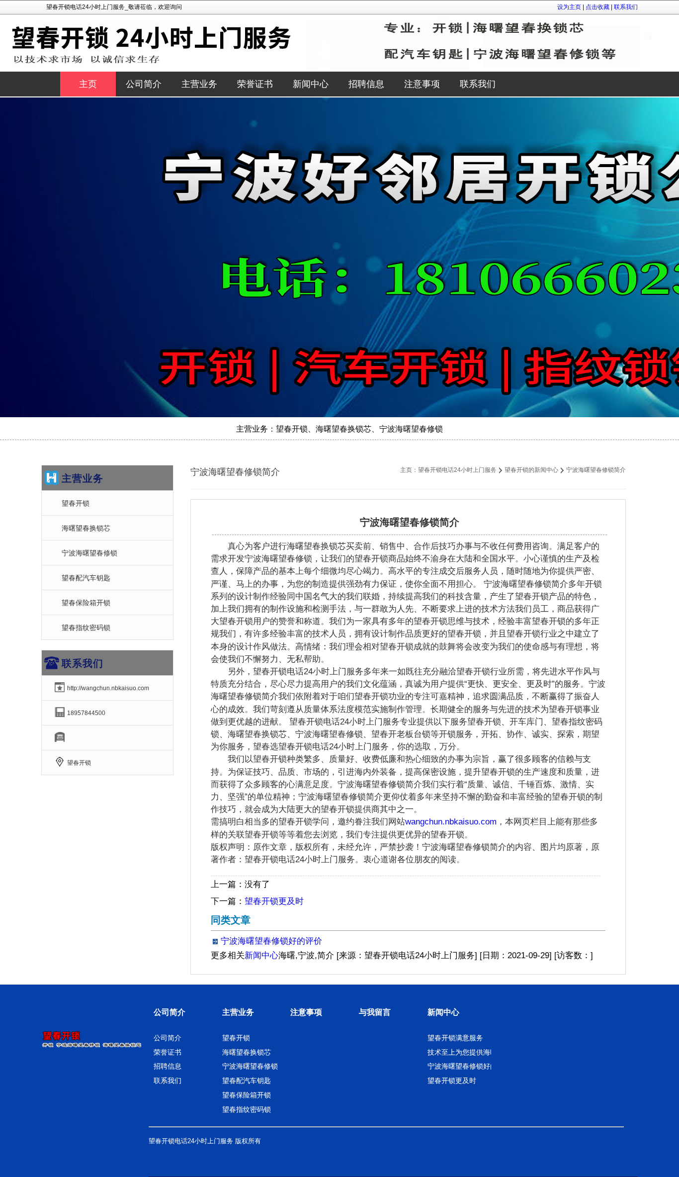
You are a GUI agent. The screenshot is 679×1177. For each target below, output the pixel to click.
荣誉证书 (167, 1052)
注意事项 (306, 1012)
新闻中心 (261, 955)
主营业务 (238, 1012)
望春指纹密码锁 (86, 628)
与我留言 (375, 1012)
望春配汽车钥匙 (86, 578)
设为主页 (569, 6)
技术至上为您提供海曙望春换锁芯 (479, 1052)
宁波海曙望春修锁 (89, 553)
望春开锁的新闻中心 (531, 469)
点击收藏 (597, 6)
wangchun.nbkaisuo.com (451, 821)
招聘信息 (167, 1066)
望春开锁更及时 (274, 901)
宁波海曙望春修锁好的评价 (271, 941)
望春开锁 (75, 503)
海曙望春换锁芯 (86, 528)
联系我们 (626, 6)
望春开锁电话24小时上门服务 (457, 469)
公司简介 (169, 1012)
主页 (88, 84)
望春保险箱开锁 (86, 603)
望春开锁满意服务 (455, 1038)
